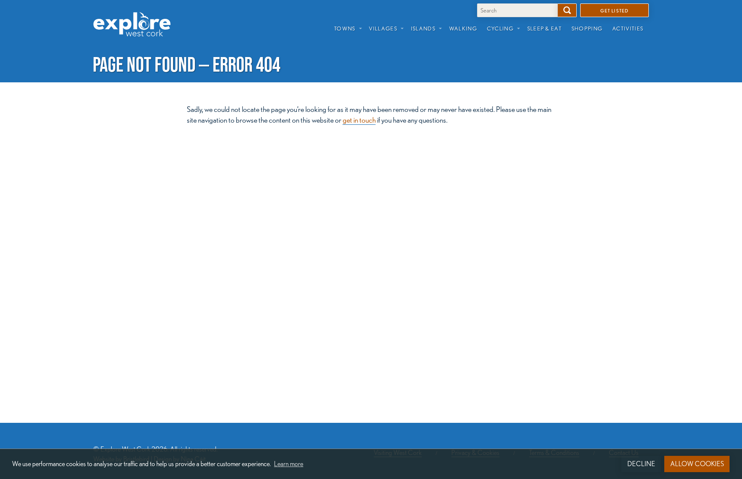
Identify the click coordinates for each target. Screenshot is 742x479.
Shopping (587, 28)
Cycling (500, 28)
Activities (627, 28)
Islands (423, 28)
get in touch (359, 119)
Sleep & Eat (544, 28)
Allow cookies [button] (697, 464)
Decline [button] (641, 464)
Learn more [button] (288, 464)
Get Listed (614, 10)
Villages (383, 28)
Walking (463, 28)
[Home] (135, 17)
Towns (345, 28)
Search (567, 10)
